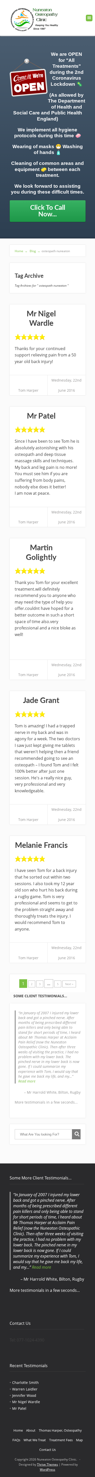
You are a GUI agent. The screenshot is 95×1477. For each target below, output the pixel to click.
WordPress (47, 1469)
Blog (34, 251)
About (30, 1430)
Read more (26, 1081)
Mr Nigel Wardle (26, 1401)
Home (21, 251)
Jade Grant (41, 701)
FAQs (16, 1440)
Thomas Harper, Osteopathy (60, 1430)
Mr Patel (41, 416)
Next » (69, 984)
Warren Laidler (24, 1389)
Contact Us (47, 1449)
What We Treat (35, 1440)
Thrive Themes (47, 1464)
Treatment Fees (61, 1440)
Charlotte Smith (25, 1382)
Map (79, 1440)
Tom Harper (28, 390)
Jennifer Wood (24, 1395)
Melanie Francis (41, 845)
